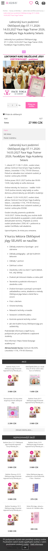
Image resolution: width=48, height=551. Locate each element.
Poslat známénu (10, 138)
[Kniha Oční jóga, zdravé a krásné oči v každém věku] (35, 518)
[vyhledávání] (38, 3)
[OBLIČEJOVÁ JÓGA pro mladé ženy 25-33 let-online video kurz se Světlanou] (35, 380)
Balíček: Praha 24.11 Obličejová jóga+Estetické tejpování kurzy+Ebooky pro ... (35, 401)
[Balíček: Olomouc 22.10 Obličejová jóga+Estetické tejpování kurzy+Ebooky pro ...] (13, 488)
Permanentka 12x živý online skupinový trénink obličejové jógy (13, 401)
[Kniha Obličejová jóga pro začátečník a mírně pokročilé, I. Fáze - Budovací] (35, 488)
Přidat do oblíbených (13, 114)
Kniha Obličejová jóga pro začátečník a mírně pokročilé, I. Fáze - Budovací (35, 476)
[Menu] (3, 3)
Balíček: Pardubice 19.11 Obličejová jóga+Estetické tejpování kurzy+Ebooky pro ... (13, 508)
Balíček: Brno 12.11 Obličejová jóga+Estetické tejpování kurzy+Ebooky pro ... (13, 444)
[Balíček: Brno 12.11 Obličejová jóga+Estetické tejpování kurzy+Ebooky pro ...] (13, 456)
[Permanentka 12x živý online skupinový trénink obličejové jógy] (13, 412)
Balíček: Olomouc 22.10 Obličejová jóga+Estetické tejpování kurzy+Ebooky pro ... (13, 476)
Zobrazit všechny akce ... (24, 430)
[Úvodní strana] (11, 3)
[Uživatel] (32, 3)
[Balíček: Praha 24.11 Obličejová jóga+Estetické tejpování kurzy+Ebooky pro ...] (35, 412)
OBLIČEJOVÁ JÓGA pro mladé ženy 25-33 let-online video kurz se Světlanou (35, 369)
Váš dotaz (7, 134)
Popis (6, 130)
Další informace (36, 544)
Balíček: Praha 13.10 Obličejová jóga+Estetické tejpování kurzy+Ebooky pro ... (13, 369)
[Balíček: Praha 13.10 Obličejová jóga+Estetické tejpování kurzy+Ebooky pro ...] (13, 380)
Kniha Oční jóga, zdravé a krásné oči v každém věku (35, 507)
